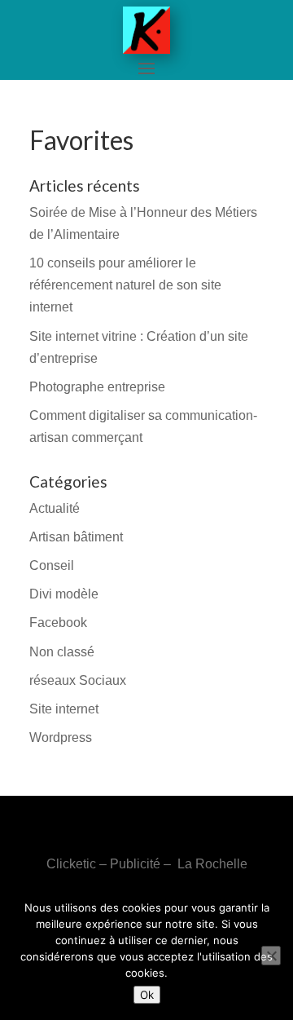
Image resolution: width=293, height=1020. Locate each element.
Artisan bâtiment (76, 537)
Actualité (54, 508)
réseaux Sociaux (77, 680)
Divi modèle (63, 594)
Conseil (51, 565)
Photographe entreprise (97, 387)
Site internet (63, 709)
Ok (147, 994)
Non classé (61, 652)
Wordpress (60, 737)
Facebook (58, 622)
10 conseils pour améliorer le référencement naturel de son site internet (125, 285)
